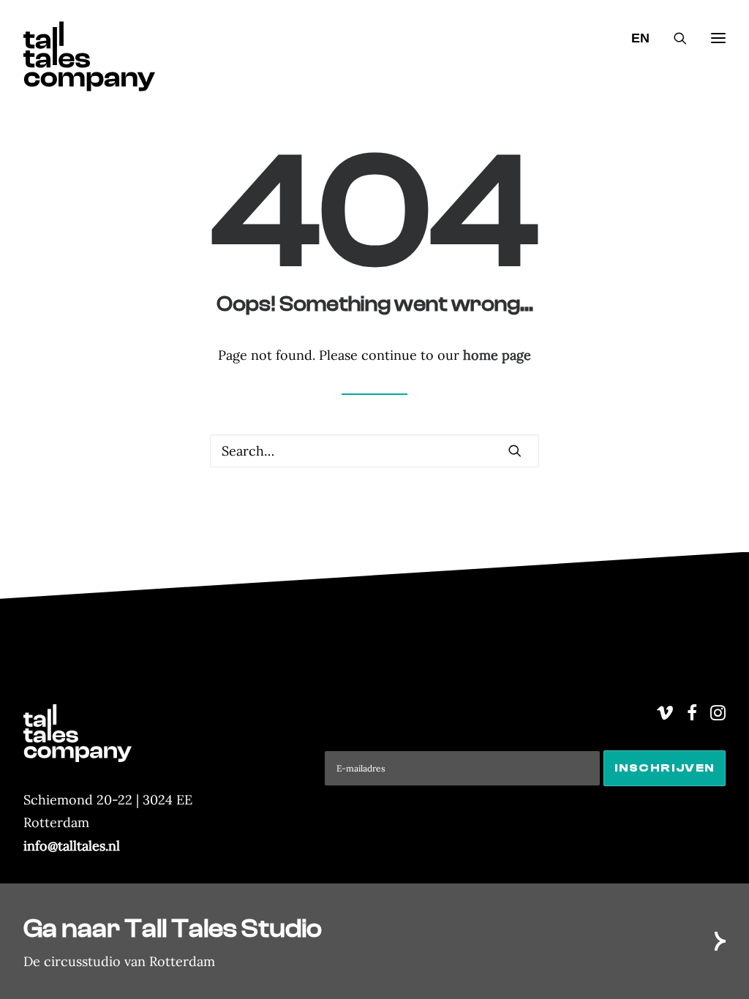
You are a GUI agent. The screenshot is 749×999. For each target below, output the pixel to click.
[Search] (673, 38)
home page (497, 355)
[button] (515, 450)
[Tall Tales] (89, 38)
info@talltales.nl (71, 845)
